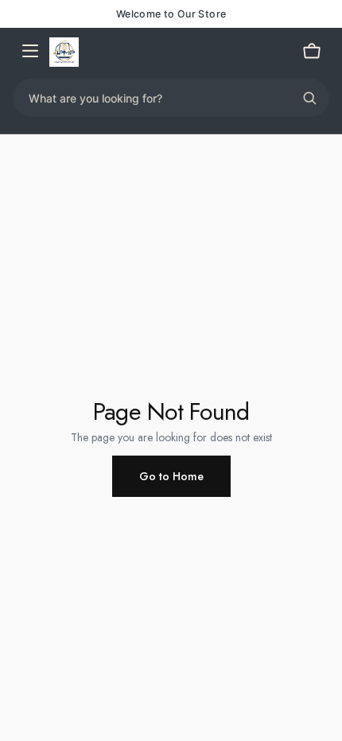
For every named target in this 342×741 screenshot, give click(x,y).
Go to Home (171, 476)
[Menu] (30, 51)
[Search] (309, 98)
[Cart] (311, 51)
